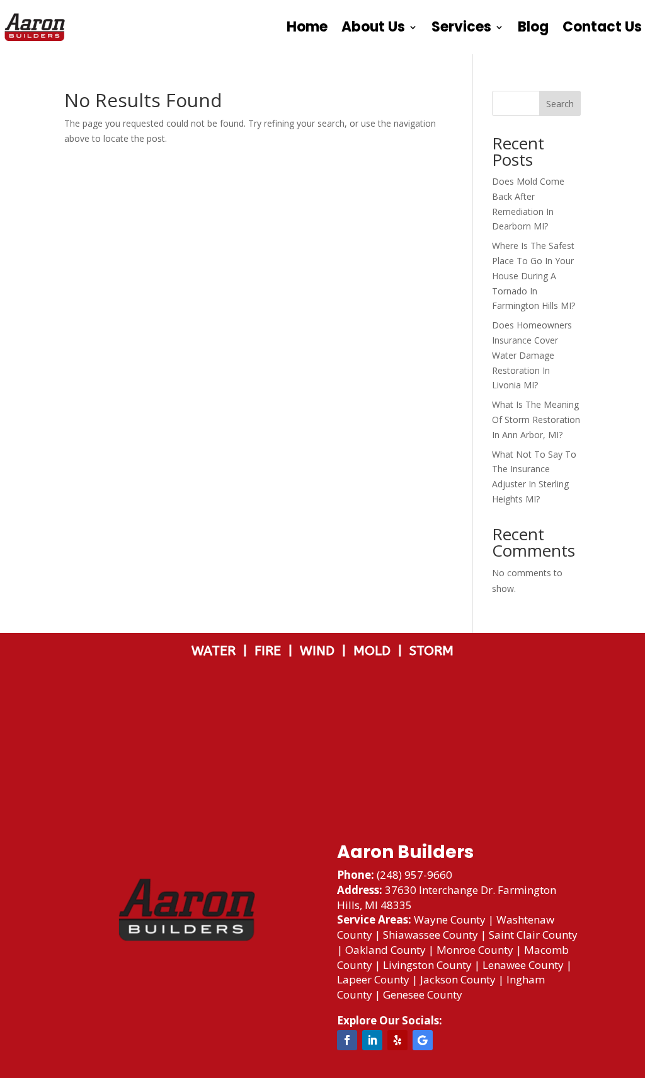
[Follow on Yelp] (397, 1040)
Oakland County (385, 949)
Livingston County (427, 965)
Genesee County (422, 994)
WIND (321, 651)
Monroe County (475, 949)
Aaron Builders (405, 852)
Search (560, 104)
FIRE (271, 651)
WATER (217, 651)
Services (461, 27)
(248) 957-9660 (414, 874)
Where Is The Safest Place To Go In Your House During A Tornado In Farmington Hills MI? (533, 275)
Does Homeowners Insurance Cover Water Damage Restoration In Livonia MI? (532, 355)
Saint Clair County (533, 934)
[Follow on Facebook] (347, 1040)
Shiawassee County (430, 934)
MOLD (373, 651)
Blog (533, 27)
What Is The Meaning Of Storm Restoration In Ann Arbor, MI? (536, 419)
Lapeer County (373, 979)
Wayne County (450, 919)
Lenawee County (523, 965)
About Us (373, 27)
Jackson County (458, 979)
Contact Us (602, 27)
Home (307, 27)
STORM (431, 651)
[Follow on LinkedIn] (372, 1040)
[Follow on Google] (423, 1040)
